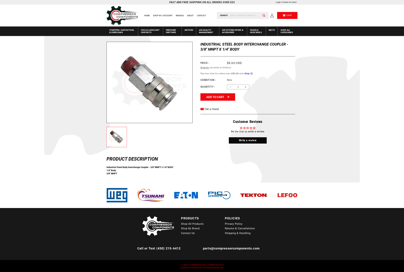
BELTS (272, 30)
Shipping (204, 68)
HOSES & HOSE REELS (256, 31)
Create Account (289, 2)
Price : (204, 62)
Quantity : (207, 86)
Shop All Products (192, 223)
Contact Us (188, 233)
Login (278, 2)
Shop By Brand (190, 228)
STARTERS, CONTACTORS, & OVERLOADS (121, 31)
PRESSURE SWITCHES (171, 31)
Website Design (190, 267)
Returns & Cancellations (240, 228)
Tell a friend (211, 109)
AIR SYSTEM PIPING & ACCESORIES (232, 31)
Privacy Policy (234, 223)
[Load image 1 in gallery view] (117, 137)
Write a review (247, 140)
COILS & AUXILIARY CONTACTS (150, 31)
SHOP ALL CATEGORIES (287, 31)
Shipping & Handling (238, 233)
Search (224, 15)
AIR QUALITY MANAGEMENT (206, 31)
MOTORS (189, 30)
